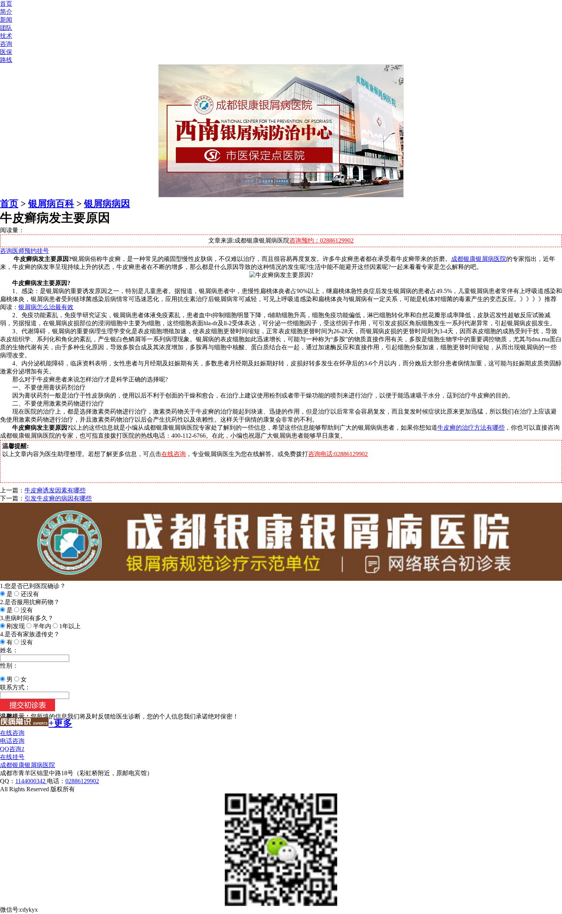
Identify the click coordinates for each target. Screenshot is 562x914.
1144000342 (31, 781)
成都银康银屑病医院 (478, 259)
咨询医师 (12, 251)
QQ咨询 (12, 749)
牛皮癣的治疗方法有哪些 (471, 427)
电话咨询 (12, 741)
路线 (6, 60)
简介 (6, 11)
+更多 (60, 723)
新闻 (6, 19)
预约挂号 (36, 251)
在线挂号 (12, 757)
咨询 (6, 44)
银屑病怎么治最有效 (45, 307)
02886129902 (82, 781)
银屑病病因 (107, 204)
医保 (6, 52)
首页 (6, 3)
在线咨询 (173, 454)
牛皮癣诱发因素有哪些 (55, 490)
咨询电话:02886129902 (338, 454)
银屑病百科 (51, 204)
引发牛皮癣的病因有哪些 (58, 498)
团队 (6, 27)
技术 (6, 36)
